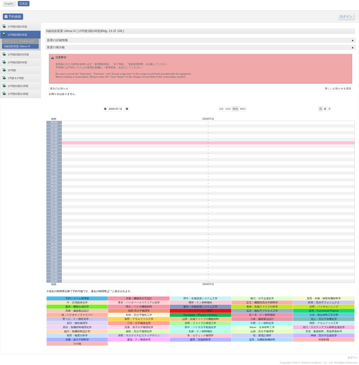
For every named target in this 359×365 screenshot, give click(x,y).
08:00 (54, 176)
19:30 (54, 253)
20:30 (54, 260)
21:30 (54, 267)
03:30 (54, 146)
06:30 (54, 166)
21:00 (54, 264)
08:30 (54, 179)
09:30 (54, 186)
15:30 (54, 226)
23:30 (54, 280)
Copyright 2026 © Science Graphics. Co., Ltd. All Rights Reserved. (319, 362)
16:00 (54, 230)
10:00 (54, 189)
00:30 (54, 125)
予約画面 (14, 16)
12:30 (54, 206)
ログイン (346, 16)
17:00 (54, 237)
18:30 (54, 247)
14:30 (54, 220)
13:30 (54, 213)
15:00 (54, 223)
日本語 (23, 3)
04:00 (54, 149)
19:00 (54, 250)
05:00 (54, 156)
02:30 (54, 139)
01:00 (54, 129)
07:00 (54, 169)
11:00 (54, 196)
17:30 (54, 240)
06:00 (54, 162)
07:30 (54, 173)
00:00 (54, 122)
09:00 (54, 183)
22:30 (54, 274)
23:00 (54, 277)
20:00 (54, 257)
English (9, 3)
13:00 (54, 210)
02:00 (54, 135)
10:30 (54, 193)
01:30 (54, 132)
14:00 (54, 216)
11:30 (54, 200)
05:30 (54, 159)
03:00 (54, 142)
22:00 (54, 270)
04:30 (54, 152)
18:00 (54, 243)
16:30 (54, 233)
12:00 (54, 203)
